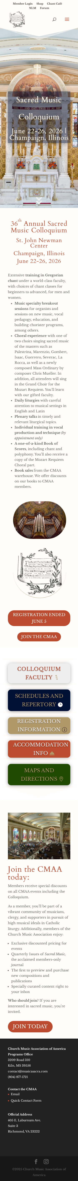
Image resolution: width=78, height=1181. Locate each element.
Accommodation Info (40, 749)
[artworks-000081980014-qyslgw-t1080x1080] (39, 537)
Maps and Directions (39, 774)
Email (15, 1094)
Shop (39, 3)
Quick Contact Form (26, 1100)
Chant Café (54, 3)
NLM (32, 8)
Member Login (23, 3)
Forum (44, 8)
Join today (30, 1026)
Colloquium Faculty (39, 673)
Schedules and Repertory (39, 700)
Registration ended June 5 (39, 618)
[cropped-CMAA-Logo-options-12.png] (39, 597)
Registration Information (39, 725)
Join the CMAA (39, 636)
